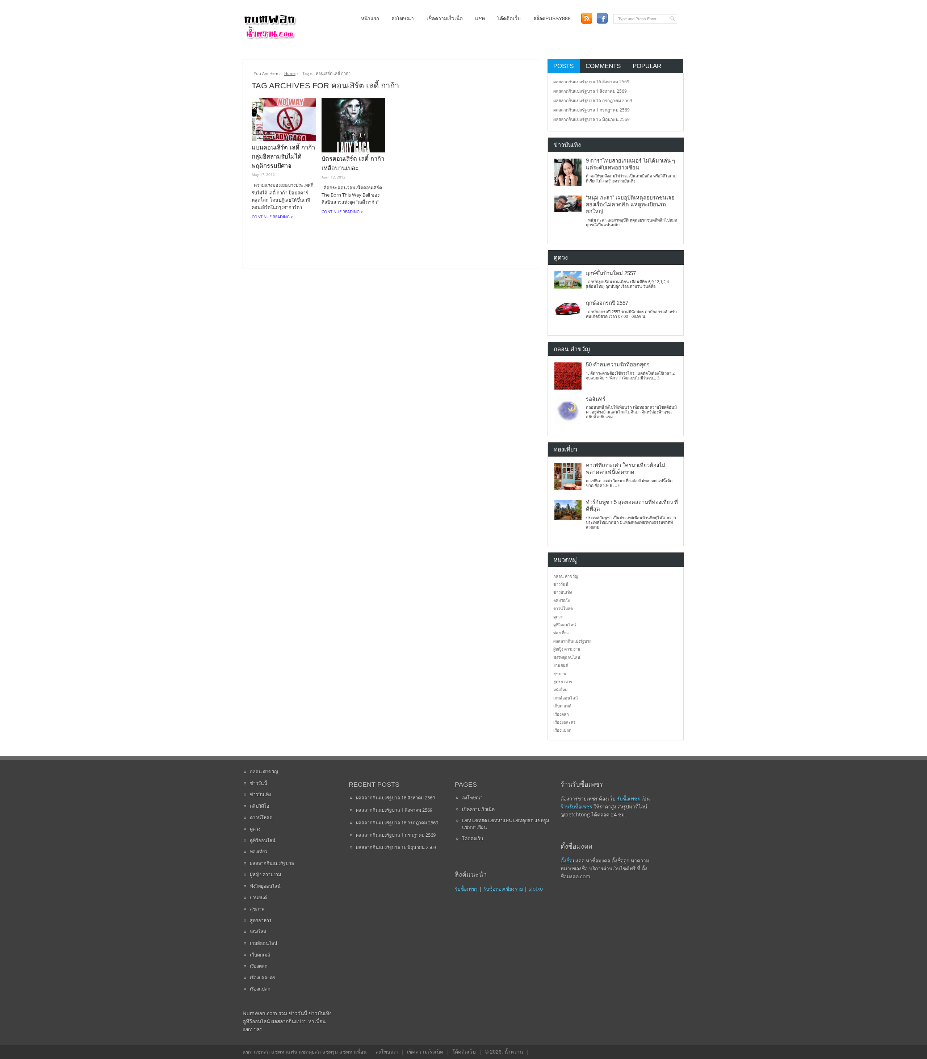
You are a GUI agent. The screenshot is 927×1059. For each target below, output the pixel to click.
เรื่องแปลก (562, 730)
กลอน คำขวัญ (565, 576)
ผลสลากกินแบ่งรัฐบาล (572, 641)
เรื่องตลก (561, 714)
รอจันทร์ (595, 399)
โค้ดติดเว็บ (509, 18)
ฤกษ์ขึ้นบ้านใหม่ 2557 (611, 273)
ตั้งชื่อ (566, 860)
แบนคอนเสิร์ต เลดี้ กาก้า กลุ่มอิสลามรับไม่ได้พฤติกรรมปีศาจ (283, 156)
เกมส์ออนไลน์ (565, 698)
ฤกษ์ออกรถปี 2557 (607, 303)
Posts (563, 66)
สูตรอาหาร (562, 681)
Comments (603, 66)
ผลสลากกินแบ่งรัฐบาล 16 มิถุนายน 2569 (591, 119)
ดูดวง (557, 616)
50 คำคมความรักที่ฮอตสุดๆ (618, 364)
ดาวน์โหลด (563, 608)
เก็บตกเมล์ (562, 706)
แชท (480, 18)
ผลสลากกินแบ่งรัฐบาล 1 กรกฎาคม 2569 (591, 110)
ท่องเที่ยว (561, 632)
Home (289, 73)
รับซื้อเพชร (466, 888)
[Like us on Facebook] (602, 18)
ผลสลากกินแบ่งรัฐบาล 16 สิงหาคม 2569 (591, 82)
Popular (647, 66)
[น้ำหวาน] (270, 38)
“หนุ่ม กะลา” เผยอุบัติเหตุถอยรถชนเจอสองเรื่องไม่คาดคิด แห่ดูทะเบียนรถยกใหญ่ (630, 205)
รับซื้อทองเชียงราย (503, 888)
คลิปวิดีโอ (561, 600)
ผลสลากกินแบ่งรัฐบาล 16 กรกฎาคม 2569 (592, 100)
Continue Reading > (272, 216)
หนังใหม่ (560, 689)
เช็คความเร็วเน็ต (445, 18)
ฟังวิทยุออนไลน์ (566, 657)
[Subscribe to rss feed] (586, 18)
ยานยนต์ (560, 665)
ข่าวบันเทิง (562, 592)
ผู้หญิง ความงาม (566, 649)
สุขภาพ (559, 673)
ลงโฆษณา (402, 18)
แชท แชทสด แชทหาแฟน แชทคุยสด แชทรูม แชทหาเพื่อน (505, 823)
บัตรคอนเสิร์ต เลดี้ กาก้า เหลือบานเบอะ (353, 163)
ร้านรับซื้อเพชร (576, 806)
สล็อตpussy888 (552, 18)
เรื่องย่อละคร (564, 722)
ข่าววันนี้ (561, 584)
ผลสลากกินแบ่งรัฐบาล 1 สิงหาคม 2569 (590, 91)
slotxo (536, 888)
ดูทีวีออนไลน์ (564, 624)
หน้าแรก (370, 18)
